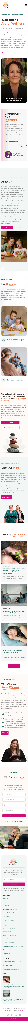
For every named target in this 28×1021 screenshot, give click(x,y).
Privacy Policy (6, 916)
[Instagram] (8, 1015)
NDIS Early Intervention (9, 935)
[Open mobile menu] (26, 5)
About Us (5, 898)
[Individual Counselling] (14, 361)
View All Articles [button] (14, 666)
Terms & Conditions (8, 920)
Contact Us (6, 905)
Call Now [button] (7, 227)
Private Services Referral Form (11, 912)
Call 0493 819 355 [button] (11, 141)
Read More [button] (17, 227)
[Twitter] (16, 1015)
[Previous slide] (2, 80)
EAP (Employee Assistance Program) (13, 946)
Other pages (6, 953)
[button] (14, 340)
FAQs (4, 902)
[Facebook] (20, 1015)
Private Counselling (8, 939)
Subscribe (14, 884)
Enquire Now (14, 815)
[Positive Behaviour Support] (14, 321)
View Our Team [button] (6, 497)
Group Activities (7, 949)
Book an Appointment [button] (8, 52)
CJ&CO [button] (21, 1010)
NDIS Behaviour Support (9, 928)
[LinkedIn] (12, 1015)
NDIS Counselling (7, 931)
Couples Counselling (8, 942)
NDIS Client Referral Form (10, 909)
